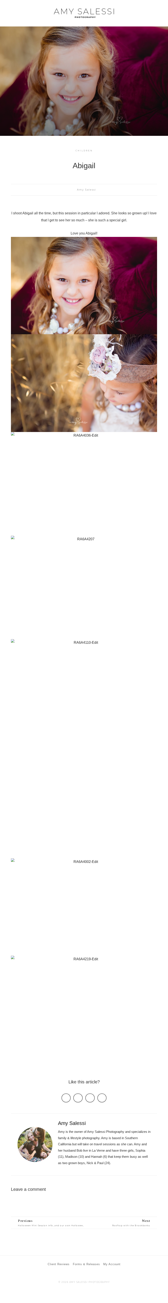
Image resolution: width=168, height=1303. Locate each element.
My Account (112, 1264)
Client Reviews (59, 1264)
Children (84, 150)
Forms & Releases (86, 1264)
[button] (157, 13)
